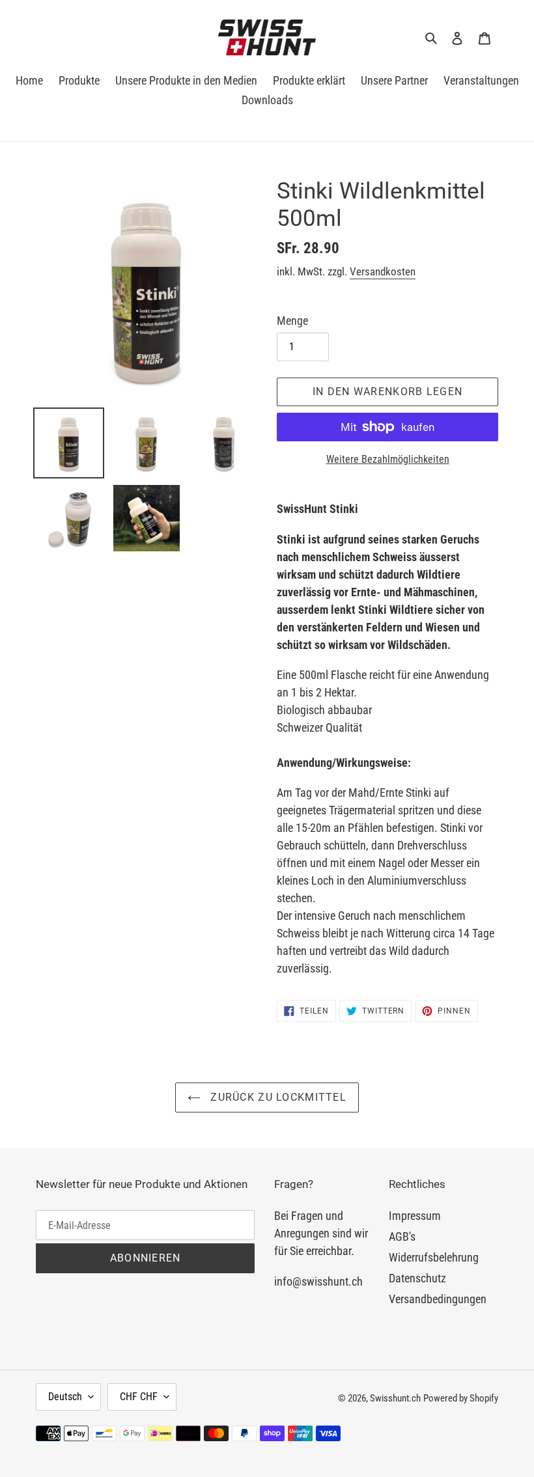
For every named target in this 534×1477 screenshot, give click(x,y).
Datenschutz (417, 1278)
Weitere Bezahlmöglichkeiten (387, 459)
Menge (292, 320)
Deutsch (65, 1396)
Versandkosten (382, 271)
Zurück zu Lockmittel (276, 1097)
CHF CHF (139, 1396)
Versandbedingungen (437, 1299)
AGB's (402, 1236)
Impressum (415, 1215)
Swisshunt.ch (395, 1398)
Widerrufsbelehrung (434, 1257)
